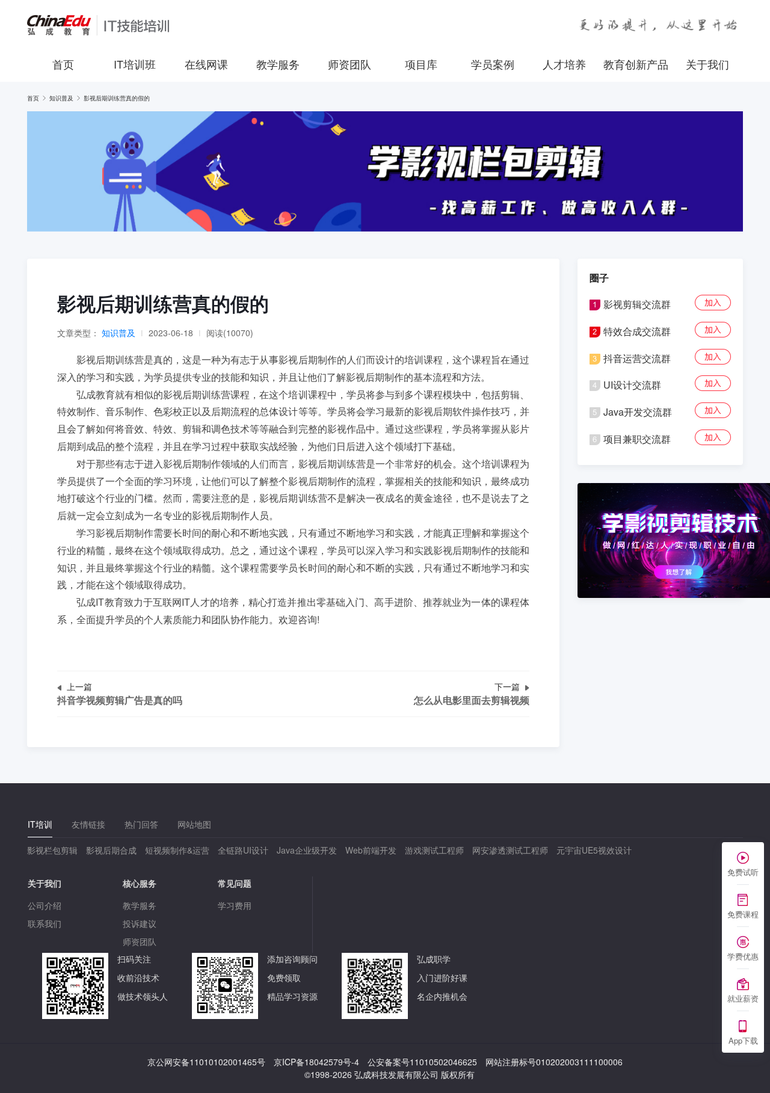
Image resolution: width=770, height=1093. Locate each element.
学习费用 (234, 905)
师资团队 (349, 64)
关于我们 (707, 64)
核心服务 (139, 883)
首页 (63, 64)
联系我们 (44, 923)
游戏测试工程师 (434, 850)
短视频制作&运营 (177, 850)
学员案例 (492, 64)
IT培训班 (135, 64)
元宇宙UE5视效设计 (594, 850)
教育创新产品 (635, 64)
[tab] (40, 824)
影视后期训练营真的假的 (117, 98)
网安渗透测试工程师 (510, 850)
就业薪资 (743, 998)
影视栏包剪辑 (52, 850)
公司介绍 (44, 905)
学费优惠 (743, 956)
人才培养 (564, 64)
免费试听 (743, 872)
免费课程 (743, 914)
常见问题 (234, 883)
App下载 (743, 1040)
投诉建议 (139, 923)
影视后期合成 (111, 850)
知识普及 (61, 98)
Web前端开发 (370, 850)
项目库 (421, 64)
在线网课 (206, 64)
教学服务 (278, 64)
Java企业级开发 (307, 850)
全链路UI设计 (243, 850)
